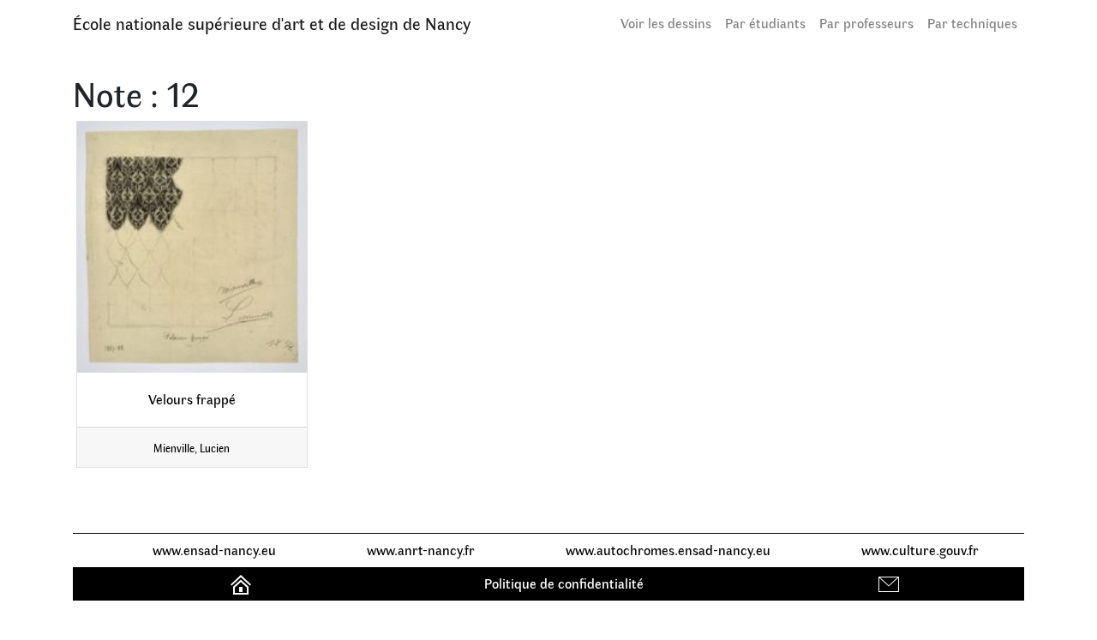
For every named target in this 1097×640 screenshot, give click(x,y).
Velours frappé (192, 399)
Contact (890, 583)
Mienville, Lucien (191, 447)
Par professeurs (866, 23)
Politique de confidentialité (564, 583)
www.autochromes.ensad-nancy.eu (668, 550)
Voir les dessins (665, 23)
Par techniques (972, 23)
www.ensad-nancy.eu (214, 550)
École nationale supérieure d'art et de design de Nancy (272, 22)
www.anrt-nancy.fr (421, 550)
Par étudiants (765, 23)
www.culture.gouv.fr (920, 550)
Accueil (243, 583)
